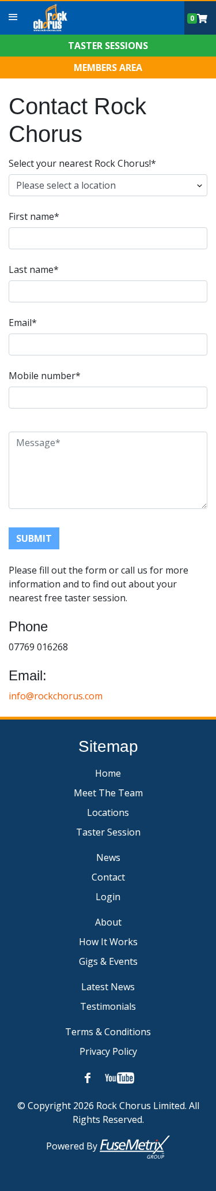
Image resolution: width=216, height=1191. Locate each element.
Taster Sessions (108, 45)
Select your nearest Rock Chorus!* (82, 163)
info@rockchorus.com (56, 696)
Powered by (73, 1146)
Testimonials (108, 1006)
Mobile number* (45, 375)
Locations (108, 812)
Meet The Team (108, 792)
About (108, 922)
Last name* (34, 269)
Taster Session (108, 832)
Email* (23, 322)
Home (108, 773)
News (108, 857)
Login (108, 896)
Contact (108, 877)
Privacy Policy (108, 1051)
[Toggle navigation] (13, 17)
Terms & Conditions (108, 1031)
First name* (34, 216)
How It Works (108, 941)
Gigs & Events (108, 961)
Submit (34, 538)
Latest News (108, 986)
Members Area (108, 67)
